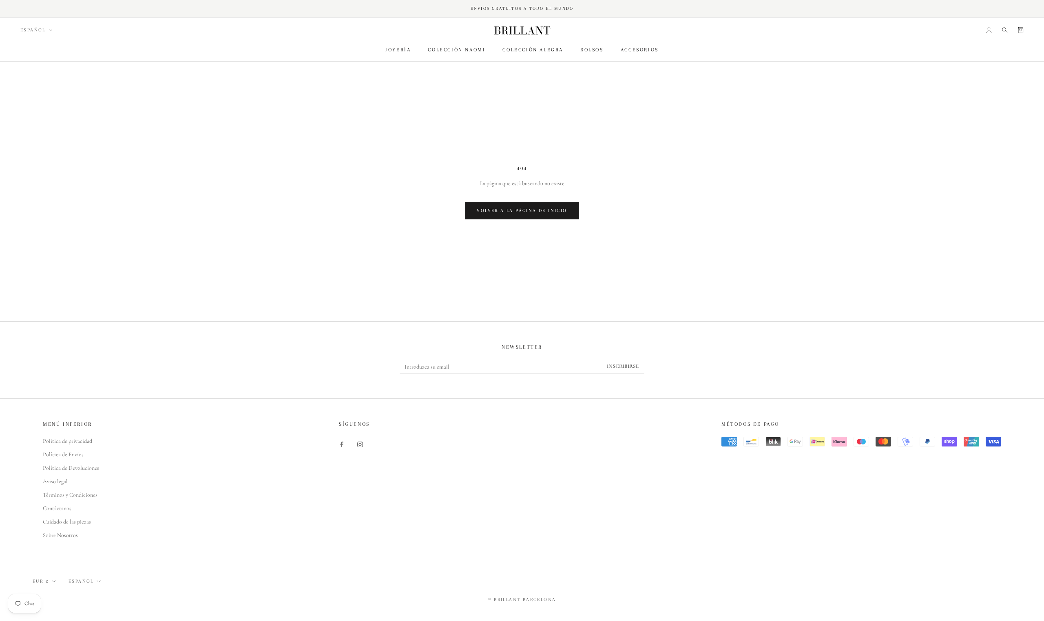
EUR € (41, 581)
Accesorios (640, 50)
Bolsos (592, 50)
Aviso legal (55, 481)
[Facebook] (342, 444)
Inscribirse (623, 366)
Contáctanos (57, 508)
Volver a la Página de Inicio (522, 210)
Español (33, 30)
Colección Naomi (456, 50)
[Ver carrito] (1021, 30)
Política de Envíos (63, 454)
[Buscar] (1005, 30)
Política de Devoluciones (71, 467)
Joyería (398, 50)
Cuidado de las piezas (67, 521)
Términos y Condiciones (70, 494)
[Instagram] (360, 444)
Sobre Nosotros (60, 535)
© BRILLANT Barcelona (522, 599)
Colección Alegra (532, 50)
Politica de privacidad (67, 441)
